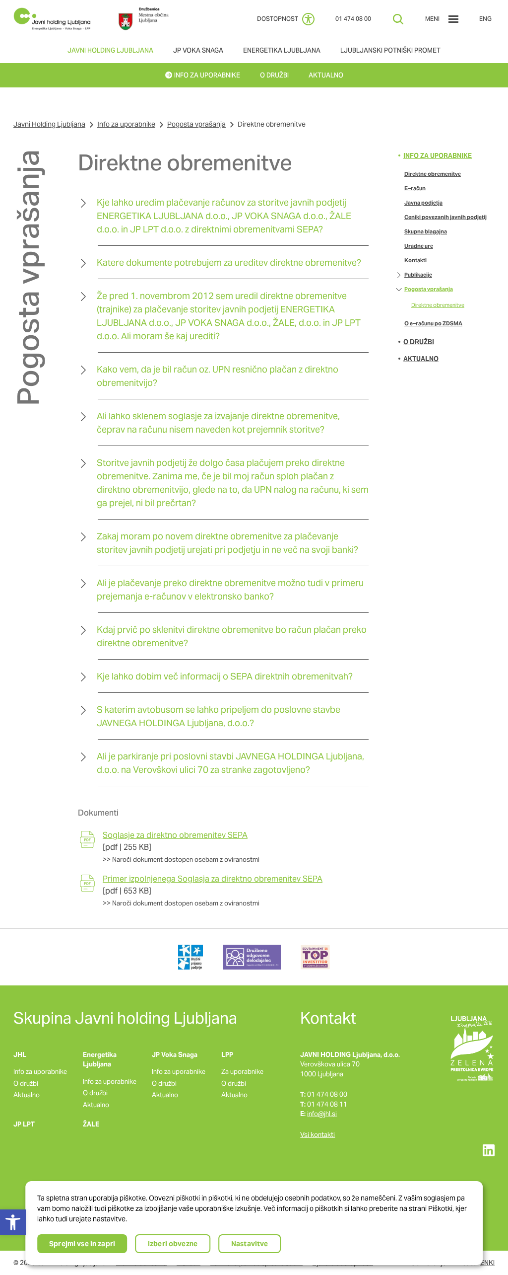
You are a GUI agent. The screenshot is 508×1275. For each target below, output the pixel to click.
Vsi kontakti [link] (317, 1134)
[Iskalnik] (398, 19)
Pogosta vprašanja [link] (196, 124)
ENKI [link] (487, 1263)
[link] (52, 18)
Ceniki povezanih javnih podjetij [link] (445, 217)
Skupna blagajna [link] (425, 231)
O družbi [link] (418, 342)
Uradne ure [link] (418, 245)
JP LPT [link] (24, 1124)
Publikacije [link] (418, 274)
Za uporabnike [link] (242, 1071)
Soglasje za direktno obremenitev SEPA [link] (175, 835)
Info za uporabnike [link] (126, 124)
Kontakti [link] (415, 260)
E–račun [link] (415, 188)
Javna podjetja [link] (423, 202)
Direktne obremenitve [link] (432, 173)
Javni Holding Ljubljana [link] (49, 124)
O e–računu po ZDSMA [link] (433, 323)
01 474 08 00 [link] (353, 18)
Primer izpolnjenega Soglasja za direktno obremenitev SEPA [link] (212, 879)
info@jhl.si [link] (322, 1114)
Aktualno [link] (421, 359)
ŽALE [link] (91, 1124)
